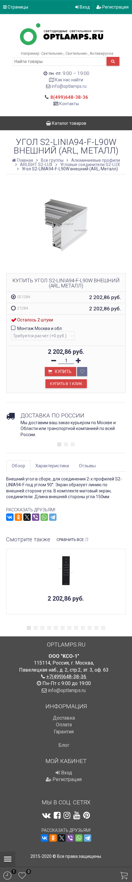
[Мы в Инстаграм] (67, 815)
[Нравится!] (82, 371)
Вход (84, 7)
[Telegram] (52, 517)
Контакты (69, 103)
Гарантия (64, 732)
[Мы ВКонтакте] (46, 815)
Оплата (64, 725)
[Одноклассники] (18, 517)
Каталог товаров (68, 123)
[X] (27, 517)
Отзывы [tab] (87, 466)
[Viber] (35, 517)
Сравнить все (70, 539)
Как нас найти (69, 79)
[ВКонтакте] (10, 517)
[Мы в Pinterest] (86, 815)
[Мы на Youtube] (76, 815)
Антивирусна (101, 53)
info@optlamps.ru (69, 86)
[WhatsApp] (44, 517)
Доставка (64, 718)
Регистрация (115, 7)
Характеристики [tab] (52, 466)
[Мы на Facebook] (57, 815)
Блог (63, 745)
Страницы (17, 7)
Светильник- (52, 53)
